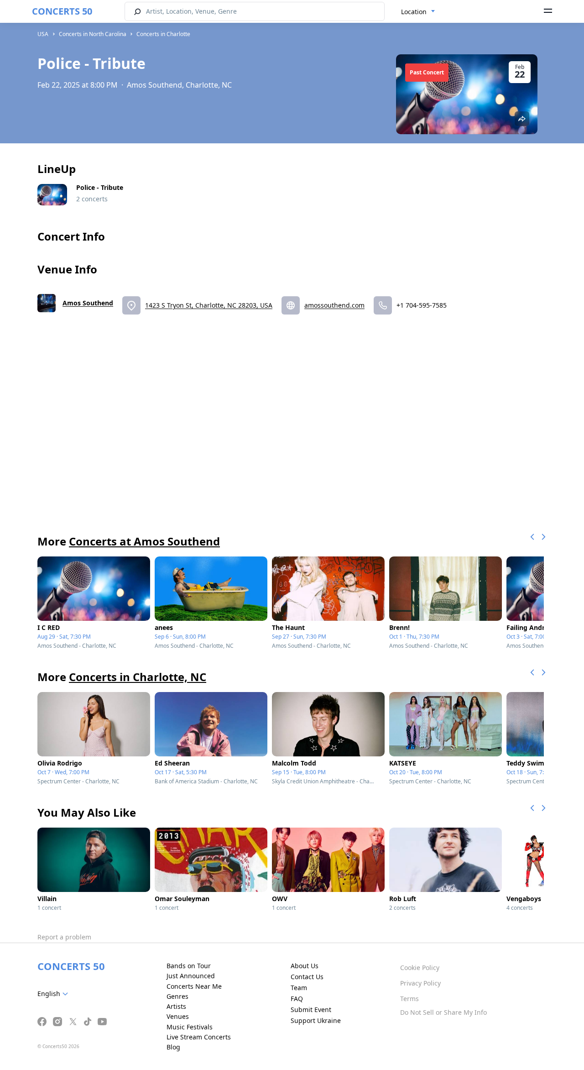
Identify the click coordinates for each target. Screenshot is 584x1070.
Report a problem (64, 937)
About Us (304, 965)
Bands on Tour (189, 965)
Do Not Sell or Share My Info (443, 1012)
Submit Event (311, 1009)
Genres (177, 996)
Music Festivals (190, 1027)
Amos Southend (88, 303)
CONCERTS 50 (62, 11)
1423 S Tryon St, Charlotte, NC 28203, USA (208, 305)
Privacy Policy (420, 983)
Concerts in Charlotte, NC (137, 676)
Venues (178, 1016)
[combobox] (418, 12)
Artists (176, 1006)
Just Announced (191, 975)
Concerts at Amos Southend (144, 541)
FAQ (297, 998)
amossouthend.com (334, 305)
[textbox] (54, 994)
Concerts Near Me (194, 986)
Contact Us (307, 976)
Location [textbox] (414, 11)
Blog (173, 1047)
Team (299, 987)
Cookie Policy (419, 967)
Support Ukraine (316, 1020)
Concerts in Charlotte (163, 34)
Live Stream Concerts (199, 1037)
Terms (409, 998)
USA (42, 34)
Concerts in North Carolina (92, 34)
